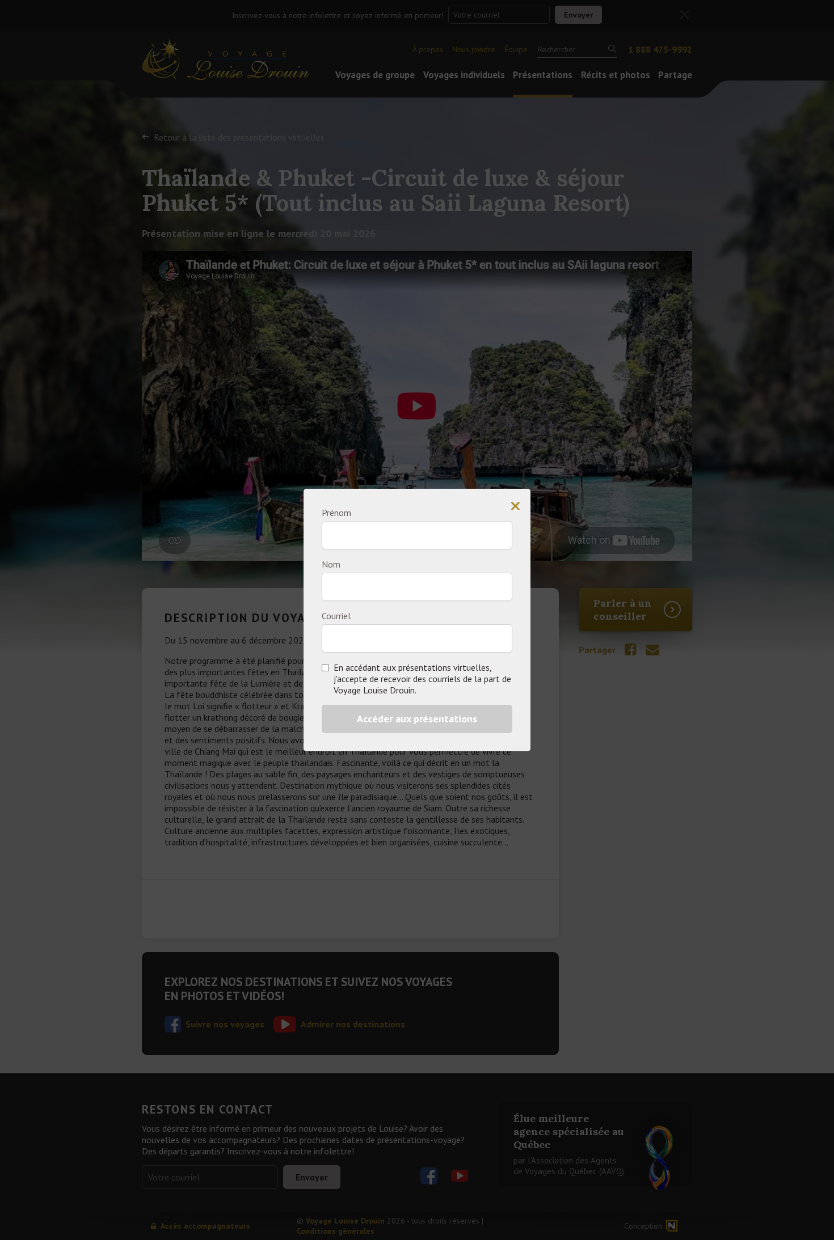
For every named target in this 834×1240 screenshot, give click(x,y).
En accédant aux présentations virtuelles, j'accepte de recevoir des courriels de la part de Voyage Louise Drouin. (422, 679)
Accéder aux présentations (417, 718)
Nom (331, 564)
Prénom (336, 512)
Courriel (336, 615)
